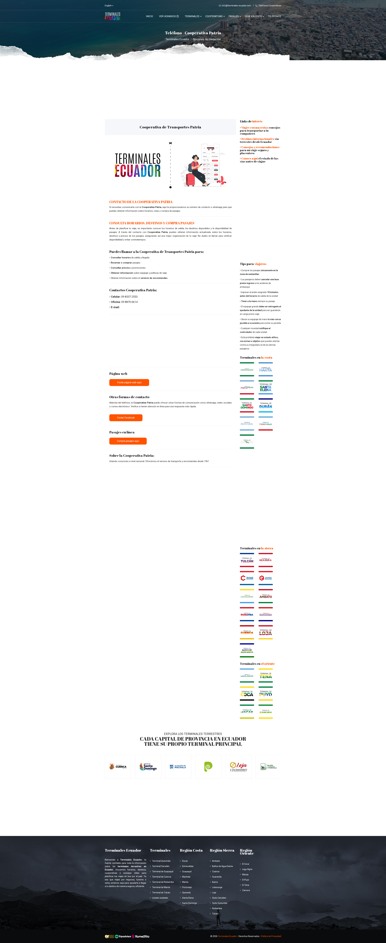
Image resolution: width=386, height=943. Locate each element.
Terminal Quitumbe (161, 861)
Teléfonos (274, 16)
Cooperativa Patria (151, 207)
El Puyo (245, 880)
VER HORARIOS (167, 16)
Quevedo (186, 892)
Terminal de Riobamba (163, 882)
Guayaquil (186, 871)
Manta (185, 882)
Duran (185, 861)
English (108, 5)
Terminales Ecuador (177, 39)
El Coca (245, 864)
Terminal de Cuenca (161, 877)
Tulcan (215, 913)
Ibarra (215, 882)
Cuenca (215, 871)
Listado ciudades (160, 898)
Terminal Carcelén (160, 866)
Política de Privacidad (271, 936)
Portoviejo (187, 887)
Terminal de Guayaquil (162, 871)
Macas (245, 874)
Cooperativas (214, 16)
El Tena (245, 885)
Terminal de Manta (161, 887)
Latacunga (217, 887)
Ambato (216, 861)
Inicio (149, 16)
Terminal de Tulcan (161, 892)
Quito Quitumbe (219, 903)
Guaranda (216, 877)
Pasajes (234, 16)
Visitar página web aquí (129, 382)
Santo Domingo (189, 903)
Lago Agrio (247, 869)
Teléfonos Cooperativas (269, 5)
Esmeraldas (187, 866)
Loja (214, 892)
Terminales (192, 16)
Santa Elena (188, 898)
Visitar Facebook (126, 417)
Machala (186, 877)
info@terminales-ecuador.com (236, 5)
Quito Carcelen (219, 898)
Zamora (246, 890)
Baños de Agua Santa (222, 866)
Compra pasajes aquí (128, 441)
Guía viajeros (253, 16)
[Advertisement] (193, 83)
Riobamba (217, 908)
